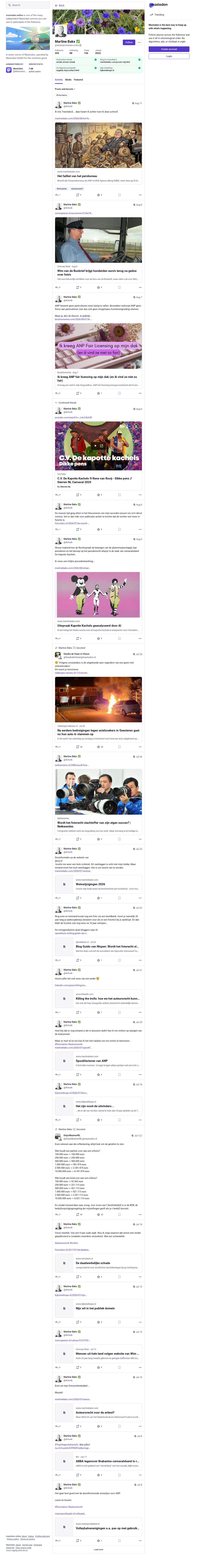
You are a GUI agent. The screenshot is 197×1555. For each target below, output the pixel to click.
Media (68, 79)
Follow (129, 42)
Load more (98, 1549)
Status (31, 1536)
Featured (78, 79)
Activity (59, 79)
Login (169, 56)
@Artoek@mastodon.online (67, 45)
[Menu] (139, 42)
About (24, 1536)
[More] (140, 195)
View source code (23, 1548)
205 (57, 53)
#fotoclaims (61, 95)
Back (61, 5)
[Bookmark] (119, 195)
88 (71, 53)
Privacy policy (13, 1539)
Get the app (27, 1545)
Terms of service (27, 1539)
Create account (169, 49)
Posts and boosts (64, 89)
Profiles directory (42, 1536)
